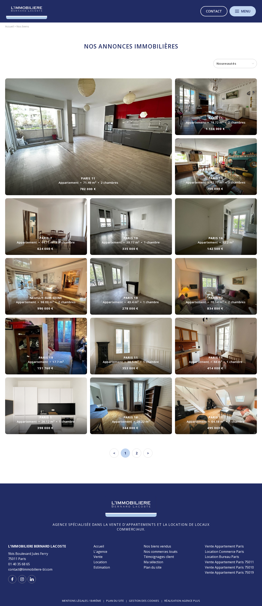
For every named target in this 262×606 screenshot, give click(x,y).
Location (100, 562)
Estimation (102, 567)
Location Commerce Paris (224, 551)
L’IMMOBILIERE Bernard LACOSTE (37, 546)
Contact (214, 11)
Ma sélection (153, 562)
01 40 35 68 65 (19, 564)
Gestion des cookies (144, 601)
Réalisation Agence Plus (182, 601)
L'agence (100, 551)
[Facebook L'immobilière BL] (12, 579)
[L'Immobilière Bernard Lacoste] (26, 18)
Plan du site (152, 567)
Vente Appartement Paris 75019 (229, 572)
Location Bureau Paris (222, 556)
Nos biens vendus (157, 546)
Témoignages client (159, 556)
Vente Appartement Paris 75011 (229, 562)
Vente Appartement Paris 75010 (229, 567)
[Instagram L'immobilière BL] (22, 579)
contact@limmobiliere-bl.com (30, 569)
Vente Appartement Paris (224, 546)
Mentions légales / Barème (81, 601)
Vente (98, 556)
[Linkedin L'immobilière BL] (32, 579)
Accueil (99, 546)
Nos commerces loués (160, 551)
